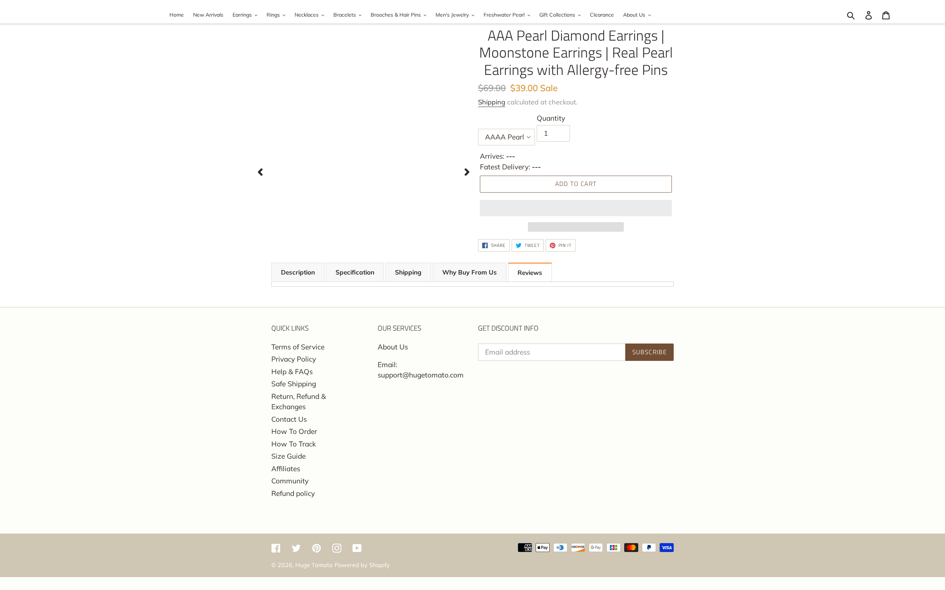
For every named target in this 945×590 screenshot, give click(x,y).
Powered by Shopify (362, 565)
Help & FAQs (292, 371)
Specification (355, 272)
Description (298, 272)
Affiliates (285, 468)
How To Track (293, 443)
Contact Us (289, 419)
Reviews (530, 272)
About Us (393, 346)
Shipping (491, 102)
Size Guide (288, 456)
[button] (576, 208)
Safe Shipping (293, 383)
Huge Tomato (314, 565)
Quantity (551, 118)
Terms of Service (297, 346)
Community (290, 480)
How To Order (294, 431)
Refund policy (293, 493)
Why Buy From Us (469, 272)
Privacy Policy (293, 359)
